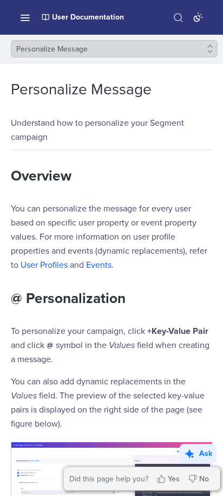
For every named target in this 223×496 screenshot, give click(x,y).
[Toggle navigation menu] (25, 17)
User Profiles (44, 265)
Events (99, 265)
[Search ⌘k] (178, 17)
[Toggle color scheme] (198, 17)
